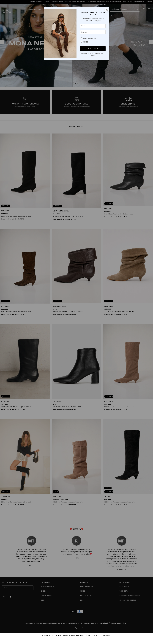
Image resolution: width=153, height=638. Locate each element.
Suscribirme (93, 48)
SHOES (85, 42)
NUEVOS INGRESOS (89, 38)
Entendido (106, 635)
